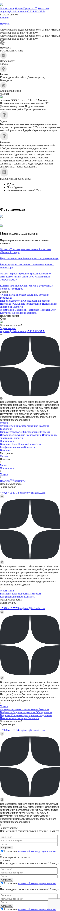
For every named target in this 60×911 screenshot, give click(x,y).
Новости (23, 444)
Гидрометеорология (11, 300)
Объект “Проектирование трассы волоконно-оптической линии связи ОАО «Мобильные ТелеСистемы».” (26, 276)
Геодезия (45, 300)
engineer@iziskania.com (13, 11)
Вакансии (20, 309)
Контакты (43, 8)
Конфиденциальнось (12, 447)
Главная (4, 17)
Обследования (31, 300)
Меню (3, 465)
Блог (53, 309)
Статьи (4, 456)
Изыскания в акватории (14, 718)
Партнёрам (32, 309)
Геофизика (6, 297)
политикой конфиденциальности (37, 851)
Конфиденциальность (24, 312)
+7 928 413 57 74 (35, 11)
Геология (44, 294)
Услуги (19, 8)
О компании (7, 8)
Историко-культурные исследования (21, 303)
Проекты (30, 8)
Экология (17, 306)
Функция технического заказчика (19, 294)
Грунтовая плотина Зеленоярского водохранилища (29, 258)
